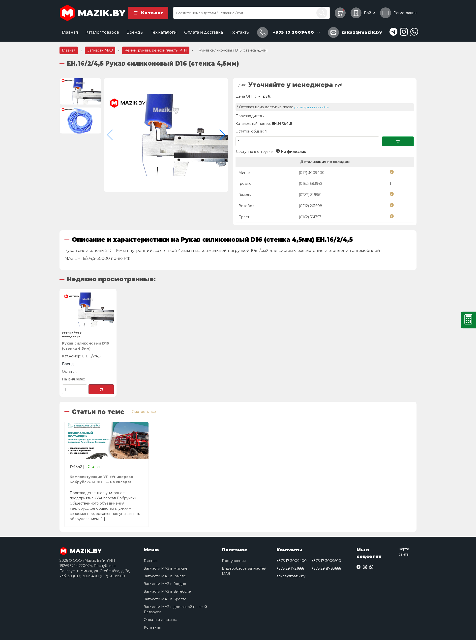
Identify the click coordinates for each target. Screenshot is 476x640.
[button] (222, 135)
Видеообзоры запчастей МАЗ (244, 571)
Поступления (234, 561)
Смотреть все (144, 411)
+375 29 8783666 (326, 568)
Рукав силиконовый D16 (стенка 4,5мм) (85, 346)
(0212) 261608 (310, 206)
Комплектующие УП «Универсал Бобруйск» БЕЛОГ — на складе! (101, 479)
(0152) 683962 (310, 183)
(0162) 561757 (310, 217)
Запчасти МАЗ (100, 50)
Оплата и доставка (203, 32)
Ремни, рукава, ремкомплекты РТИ (155, 50)
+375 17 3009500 (326, 561)
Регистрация (404, 13)
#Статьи (92, 466)
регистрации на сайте (311, 107)
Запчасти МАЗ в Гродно (165, 584)
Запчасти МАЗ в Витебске (167, 591)
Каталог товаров (102, 32)
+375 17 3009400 (291, 561)
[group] (166, 135)
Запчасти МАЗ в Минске (165, 568)
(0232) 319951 (310, 194)
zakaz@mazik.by (290, 576)
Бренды (135, 32)
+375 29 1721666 (290, 568)
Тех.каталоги (164, 32)
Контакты (240, 32)
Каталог (152, 13)
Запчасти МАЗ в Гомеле (165, 576)
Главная (70, 32)
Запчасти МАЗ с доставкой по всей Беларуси (175, 609)
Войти (369, 13)
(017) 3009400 (312, 172)
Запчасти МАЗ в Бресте (165, 599)
